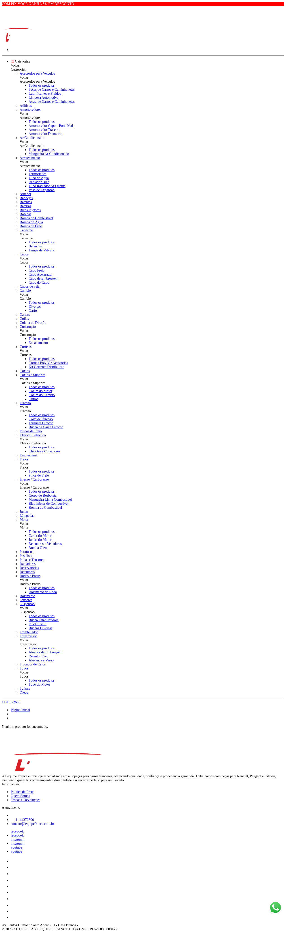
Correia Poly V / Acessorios (48, 363)
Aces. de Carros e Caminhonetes (52, 101)
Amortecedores (30, 109)
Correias (26, 347)
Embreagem (28, 455)
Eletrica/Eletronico (33, 435)
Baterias (25, 206)
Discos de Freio (31, 431)
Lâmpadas (27, 515)
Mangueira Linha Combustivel (50, 499)
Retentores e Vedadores (45, 544)
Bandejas (26, 198)
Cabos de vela (30, 286)
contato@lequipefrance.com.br (32, 824)
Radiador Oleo (39, 182)
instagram (17, 839)
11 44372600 (11, 702)
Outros (33, 399)
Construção (28, 326)
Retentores (27, 572)
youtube (16, 847)
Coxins (25, 371)
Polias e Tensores (32, 560)
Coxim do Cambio (42, 395)
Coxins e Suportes (32, 375)
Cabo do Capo (39, 282)
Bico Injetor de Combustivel (48, 503)
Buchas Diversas (40, 628)
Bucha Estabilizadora (44, 620)
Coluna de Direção (33, 322)
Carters (25, 314)
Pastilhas (26, 556)
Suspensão (27, 604)
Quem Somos (20, 796)
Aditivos (26, 105)
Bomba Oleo (38, 548)
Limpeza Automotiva (43, 97)
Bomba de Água (31, 222)
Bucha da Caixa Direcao (46, 427)
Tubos (24, 668)
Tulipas (25, 688)
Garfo (33, 310)
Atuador (25, 194)
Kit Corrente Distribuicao (46, 367)
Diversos (35, 306)
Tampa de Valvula (41, 250)
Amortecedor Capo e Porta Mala (51, 126)
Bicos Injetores (30, 210)
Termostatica (37, 174)
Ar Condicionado (32, 138)
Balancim (35, 246)
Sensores (26, 600)
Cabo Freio (36, 270)
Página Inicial (20, 710)
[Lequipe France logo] (18, 42)
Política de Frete (22, 792)
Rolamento (27, 596)
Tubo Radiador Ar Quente (47, 186)
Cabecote (26, 230)
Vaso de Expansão (42, 190)
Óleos (24, 692)
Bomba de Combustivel (45, 507)
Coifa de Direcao (41, 419)
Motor (24, 519)
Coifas (24, 318)
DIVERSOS (37, 624)
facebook (17, 831)
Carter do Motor (40, 536)
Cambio (25, 290)
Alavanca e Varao (41, 660)
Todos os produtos (42, 85)
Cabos (24, 254)
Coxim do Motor (40, 391)
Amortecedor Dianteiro (45, 134)
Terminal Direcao (41, 423)
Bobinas (25, 214)
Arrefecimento (30, 158)
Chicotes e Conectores (44, 451)
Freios (24, 459)
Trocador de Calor (32, 664)
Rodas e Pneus (30, 576)
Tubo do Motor (39, 684)
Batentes (26, 202)
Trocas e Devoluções (25, 800)
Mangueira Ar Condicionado (49, 154)
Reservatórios (29, 568)
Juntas (24, 511)
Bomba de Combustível (36, 218)
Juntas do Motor (40, 540)
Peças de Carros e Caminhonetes (52, 89)
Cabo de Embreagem (43, 278)
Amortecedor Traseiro (44, 130)
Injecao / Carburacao (34, 479)
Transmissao (28, 636)
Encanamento (38, 343)
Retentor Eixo (38, 656)
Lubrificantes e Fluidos (45, 93)
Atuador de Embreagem (45, 652)
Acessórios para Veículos (37, 73)
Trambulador (29, 632)
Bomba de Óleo (31, 226)
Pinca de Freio (39, 475)
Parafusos (26, 552)
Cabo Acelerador (41, 274)
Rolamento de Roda (43, 592)
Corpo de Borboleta (43, 495)
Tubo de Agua (39, 178)
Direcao (25, 403)
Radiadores (28, 564)
